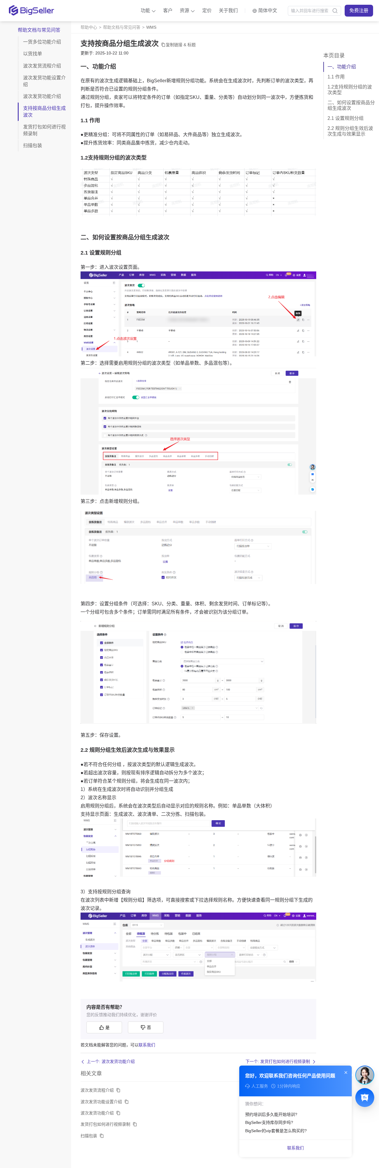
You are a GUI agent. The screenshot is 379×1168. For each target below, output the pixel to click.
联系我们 (147, 1044)
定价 (207, 10)
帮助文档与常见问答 (121, 27)
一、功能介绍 (341, 66)
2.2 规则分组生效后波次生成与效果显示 (350, 131)
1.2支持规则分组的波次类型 (349, 89)
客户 (168, 10)
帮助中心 (89, 27)
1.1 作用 (336, 76)
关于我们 (228, 10)
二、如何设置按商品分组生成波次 (351, 105)
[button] (148, 10)
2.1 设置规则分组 (345, 118)
